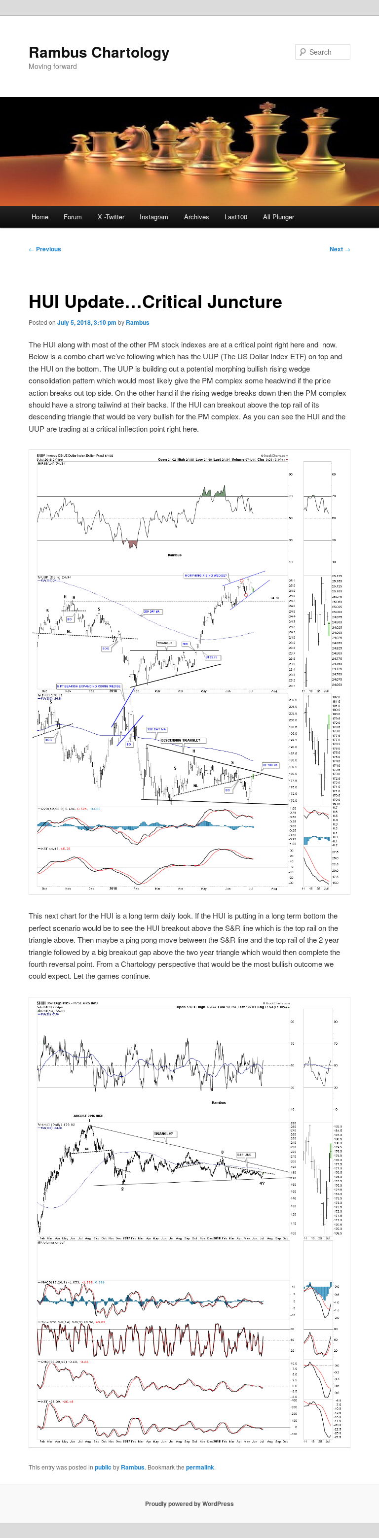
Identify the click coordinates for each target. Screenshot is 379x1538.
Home (40, 216)
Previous (45, 248)
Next (340, 248)
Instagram (154, 216)
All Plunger (278, 216)
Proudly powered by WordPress (189, 1503)
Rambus (138, 322)
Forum (73, 216)
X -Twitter (111, 216)
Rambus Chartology (99, 51)
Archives (196, 216)
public (103, 1467)
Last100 (236, 216)
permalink (200, 1467)
